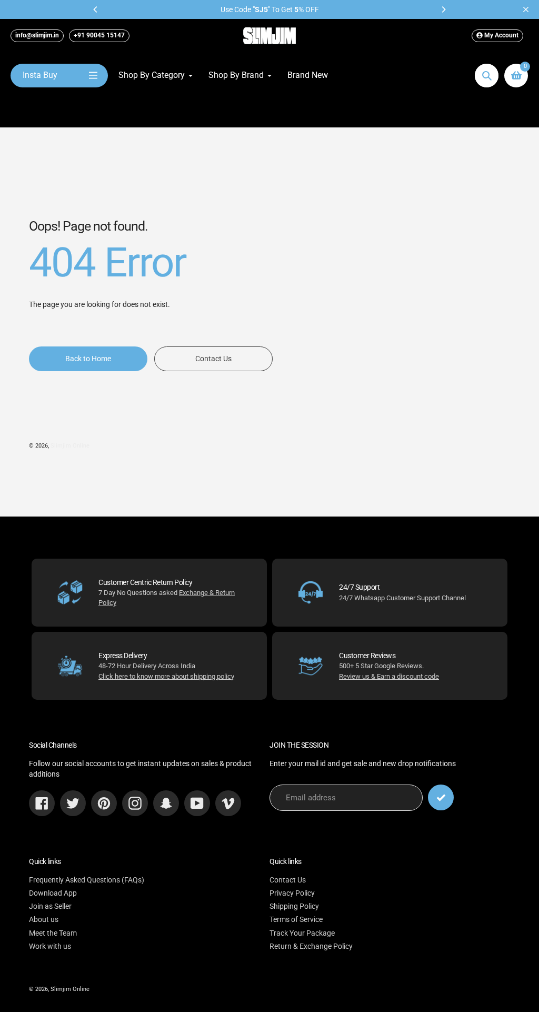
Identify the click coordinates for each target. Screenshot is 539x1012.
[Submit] (441, 797)
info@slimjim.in (37, 35)
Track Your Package (302, 933)
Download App (53, 893)
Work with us (50, 946)
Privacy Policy (292, 893)
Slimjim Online (70, 445)
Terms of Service (296, 919)
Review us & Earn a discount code (389, 676)
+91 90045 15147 (99, 35)
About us (43, 919)
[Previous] (96, 9)
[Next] (443, 9)
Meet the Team (53, 933)
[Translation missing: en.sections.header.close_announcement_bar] (526, 9)
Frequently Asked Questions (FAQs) (86, 880)
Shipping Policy (294, 906)
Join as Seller (50, 906)
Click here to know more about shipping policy (166, 676)
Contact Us (288, 880)
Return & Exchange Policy (311, 946)
